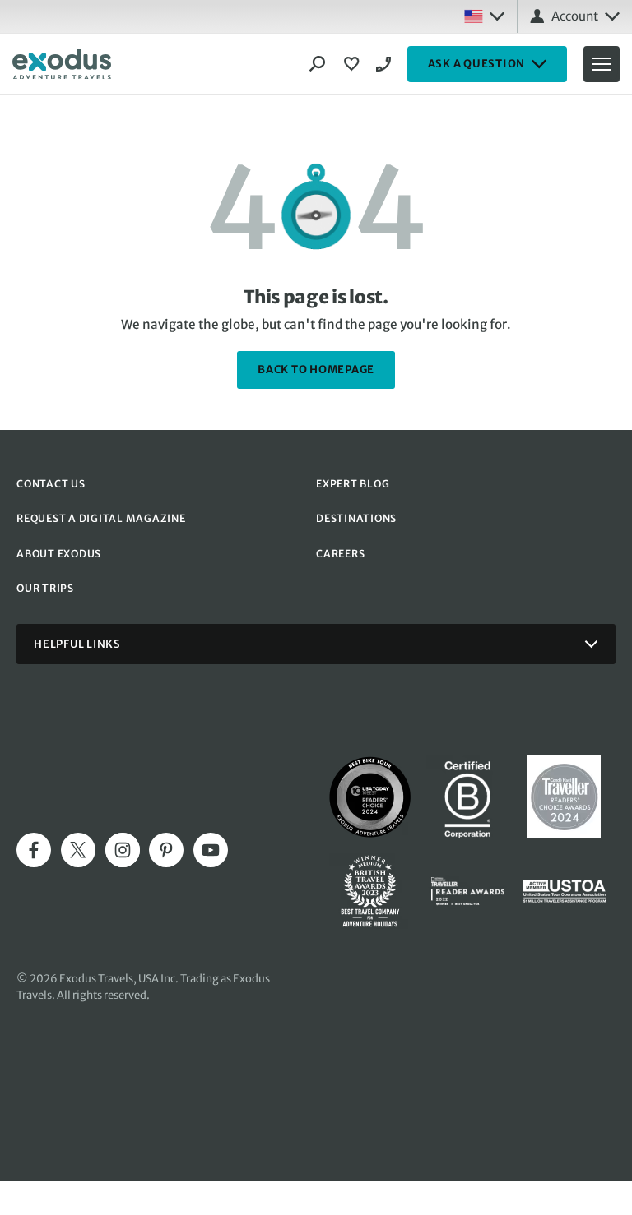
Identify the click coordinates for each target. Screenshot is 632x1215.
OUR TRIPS (45, 588)
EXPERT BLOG (352, 484)
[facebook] (33, 850)
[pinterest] (166, 850)
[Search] (318, 64)
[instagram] (122, 850)
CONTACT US (51, 484)
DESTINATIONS (356, 518)
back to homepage (316, 370)
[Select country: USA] (484, 16)
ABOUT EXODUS (58, 553)
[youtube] (210, 850)
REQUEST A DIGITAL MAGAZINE (101, 518)
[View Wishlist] (354, 64)
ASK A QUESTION (477, 64)
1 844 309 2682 (386, 64)
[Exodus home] (61, 64)
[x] (78, 850)
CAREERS (340, 553)
